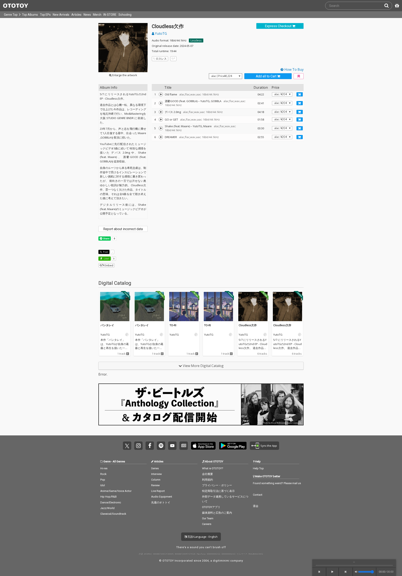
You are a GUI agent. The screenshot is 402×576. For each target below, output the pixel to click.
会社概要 (207, 474)
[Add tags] (173, 58)
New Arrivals (61, 14)
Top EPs (45, 14)
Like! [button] (106, 258)
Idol (102, 485)
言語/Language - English (202, 537)
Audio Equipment (161, 496)
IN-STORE (109, 14)
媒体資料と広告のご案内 (217, 512)
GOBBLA (216, 101)
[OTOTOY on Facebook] (150, 445)
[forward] (346, 572)
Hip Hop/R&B (108, 496)
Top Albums (30, 14)
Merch (97, 14)
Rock (103, 474)
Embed (108, 265)
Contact (257, 494)
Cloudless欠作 (248, 325)
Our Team (207, 518)
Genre (107, 461)
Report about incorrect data (123, 229)
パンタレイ (107, 325)
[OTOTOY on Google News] (183, 445)
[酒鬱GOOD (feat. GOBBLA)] (160, 103)
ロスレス (161, 58)
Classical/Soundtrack (113, 513)
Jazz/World (107, 508)
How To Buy (293, 69)
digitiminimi (221, 560)
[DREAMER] (160, 137)
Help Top (258, 468)
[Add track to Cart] (299, 94)
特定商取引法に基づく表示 (218, 491)
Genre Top (11, 14)
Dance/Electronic (110, 502)
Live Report (158, 491)
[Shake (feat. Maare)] (160, 128)
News (87, 14)
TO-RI (173, 325)
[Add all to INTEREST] (298, 76)
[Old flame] (160, 94)
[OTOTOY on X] (127, 445)
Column (155, 479)
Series (155, 468)
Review (155, 485)
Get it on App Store (203, 445)
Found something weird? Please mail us (277, 483)
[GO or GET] (160, 119)
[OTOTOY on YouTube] (172, 445)
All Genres (119, 461)
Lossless (196, 40)
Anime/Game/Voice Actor (115, 491)
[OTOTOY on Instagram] (138, 445)
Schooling (125, 14)
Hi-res (103, 468)
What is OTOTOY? (212, 468)
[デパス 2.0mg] (160, 112)
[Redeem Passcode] (396, 5)
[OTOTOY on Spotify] (161, 445)
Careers (206, 524)
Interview (156, 474)
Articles (76, 14)
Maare (207, 126)
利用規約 (207, 479)
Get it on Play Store (233, 445)
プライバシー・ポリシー (217, 485)
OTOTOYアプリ (211, 507)
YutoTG (160, 33)
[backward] (319, 572)
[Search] (388, 5)
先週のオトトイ (160, 502)
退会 (255, 506)
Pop (102, 479)
